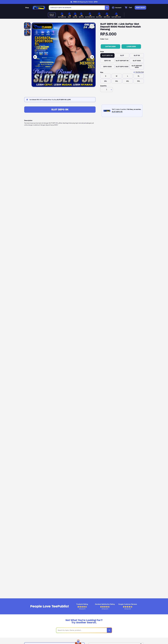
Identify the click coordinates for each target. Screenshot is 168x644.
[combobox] (77, 7)
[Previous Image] (35, 57)
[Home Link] (39, 8)
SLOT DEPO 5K (59, 109)
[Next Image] (92, 57)
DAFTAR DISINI (110, 46)
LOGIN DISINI (131, 46)
